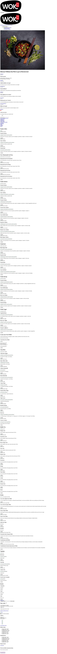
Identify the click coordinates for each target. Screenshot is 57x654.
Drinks (1, 124)
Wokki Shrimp (2, 120)
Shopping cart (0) (3, 601)
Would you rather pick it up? (4, 610)
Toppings (1, 125)
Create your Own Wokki (3, 122)
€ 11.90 (2, 417)
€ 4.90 (1, 463)
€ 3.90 (1, 358)
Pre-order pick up (2, 652)
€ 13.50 (2, 317)
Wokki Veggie (2, 121)
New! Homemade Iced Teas (4, 118)
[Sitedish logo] (1, 612)
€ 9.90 (1, 395)
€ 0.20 (1, 589)
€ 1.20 (1, 574)
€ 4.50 (1, 167)
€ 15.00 (2, 292)
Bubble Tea (2, 123)
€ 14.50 (2, 145)
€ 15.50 (2, 252)
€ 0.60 (1, 559)
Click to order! (8, 601)
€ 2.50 (1, 513)
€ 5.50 (1, 445)
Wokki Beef (2, 119)
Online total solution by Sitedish (4, 646)
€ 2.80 (1, 380)
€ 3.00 (1, 531)
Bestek (1, 126)
